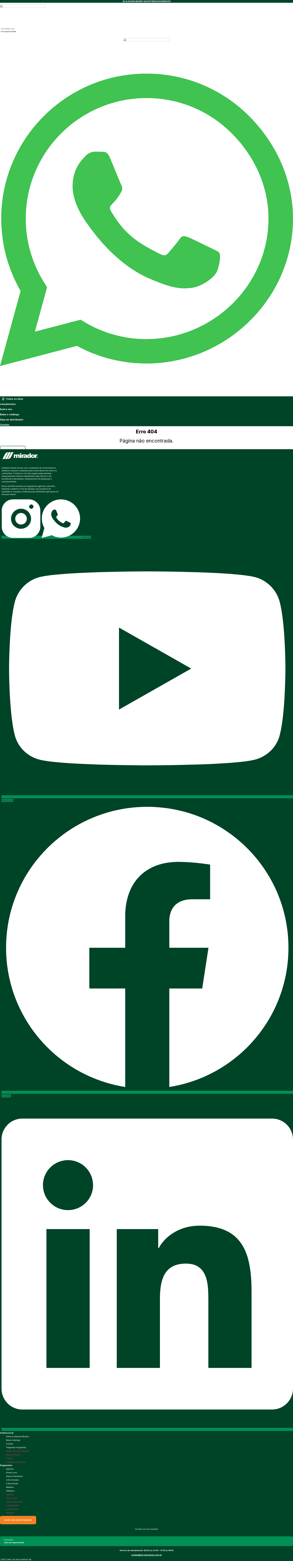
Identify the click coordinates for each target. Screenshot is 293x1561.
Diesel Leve (11, 1472)
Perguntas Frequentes (16, 1447)
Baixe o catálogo (9, 414)
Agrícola (9, 1469)
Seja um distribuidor (12, 419)
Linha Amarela (12, 1480)
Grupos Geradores (14, 1476)
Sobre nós (6, 409)
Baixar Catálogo (13, 1440)
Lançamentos (8, 404)
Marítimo (10, 1487)
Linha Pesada (12, 1483)
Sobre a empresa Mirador (17, 1436)
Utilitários (10, 1491)
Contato (4, 424)
